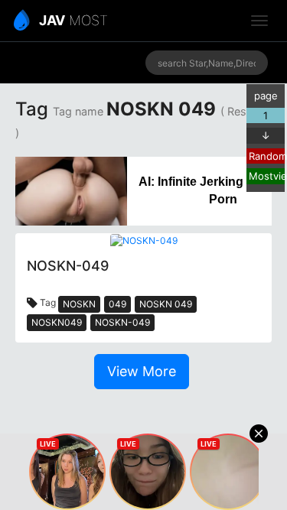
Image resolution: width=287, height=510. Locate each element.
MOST (73, 20)
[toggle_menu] (259, 21)
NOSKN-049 (122, 322)
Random (267, 156)
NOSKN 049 (165, 304)
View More (141, 371)
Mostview (267, 176)
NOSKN (79, 304)
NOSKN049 (56, 322)
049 (117, 304)
